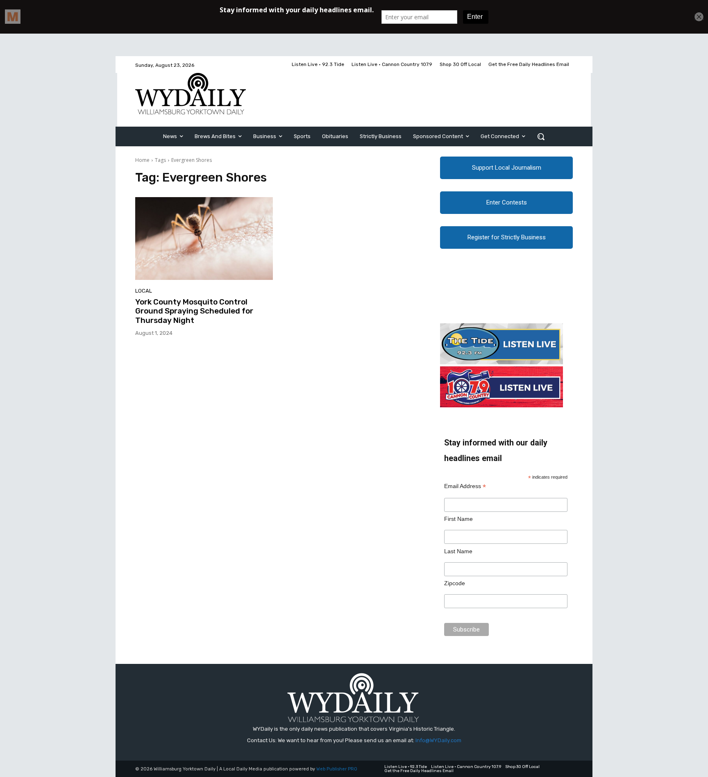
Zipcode (454, 583)
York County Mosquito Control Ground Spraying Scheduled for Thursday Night (194, 311)
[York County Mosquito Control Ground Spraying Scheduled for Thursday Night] (204, 238)
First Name (458, 519)
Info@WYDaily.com (438, 740)
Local (143, 290)
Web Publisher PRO (336, 769)
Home (142, 160)
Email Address (465, 486)
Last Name (458, 551)
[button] (541, 136)
